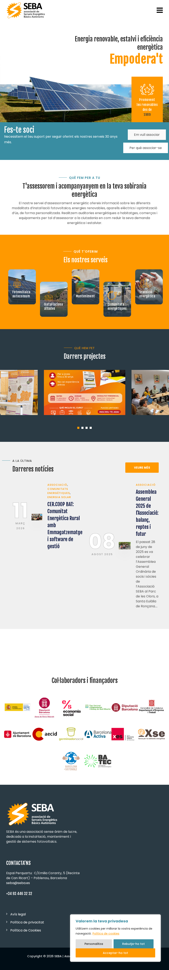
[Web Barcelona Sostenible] (71, 761)
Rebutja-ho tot (133, 944)
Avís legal (18, 914)
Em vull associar (147, 134)
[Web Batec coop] (97, 761)
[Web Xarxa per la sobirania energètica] (151, 734)
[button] (78, 428)
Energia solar (59, 497)
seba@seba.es (18, 883)
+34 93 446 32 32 (19, 893)
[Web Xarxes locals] (124, 734)
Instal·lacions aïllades (53, 306)
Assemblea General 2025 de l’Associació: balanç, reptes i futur (147, 513)
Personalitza (93, 944)
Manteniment (85, 296)
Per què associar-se (145, 147)
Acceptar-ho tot (115, 953)
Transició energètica (147, 294)
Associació (57, 485)
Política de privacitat (27, 922)
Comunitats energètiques (117, 306)
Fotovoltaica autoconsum (21, 294)
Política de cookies (106, 933)
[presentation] (6, 551)
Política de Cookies (25, 930)
